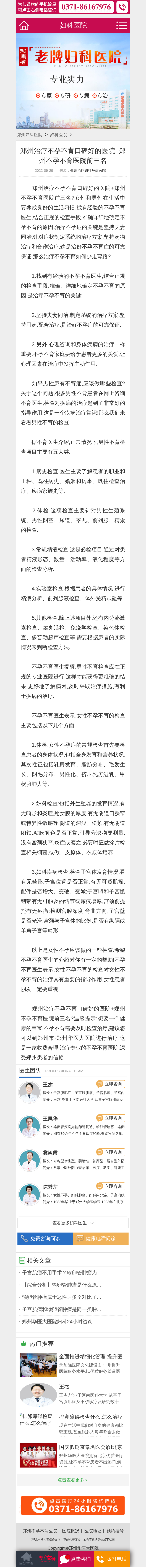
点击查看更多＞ (73, 1479)
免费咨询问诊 (45, 1238)
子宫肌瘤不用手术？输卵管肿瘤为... (61, 1272)
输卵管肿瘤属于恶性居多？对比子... (61, 1297)
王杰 (48, 1084)
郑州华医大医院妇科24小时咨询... (59, 1321)
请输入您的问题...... (37, 1561)
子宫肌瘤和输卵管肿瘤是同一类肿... (61, 1309)
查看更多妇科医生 (70, 1222)
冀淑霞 (50, 1153)
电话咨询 (83, 1560)
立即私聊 (115, 1560)
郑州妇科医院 (30, 134)
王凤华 (50, 1119)
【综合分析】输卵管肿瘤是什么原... (61, 1285)
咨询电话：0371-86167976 (73, 1513)
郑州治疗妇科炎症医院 (88, 170)
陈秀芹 (50, 1187)
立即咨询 (113, 1084)
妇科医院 (58, 134)
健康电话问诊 (101, 1238)
